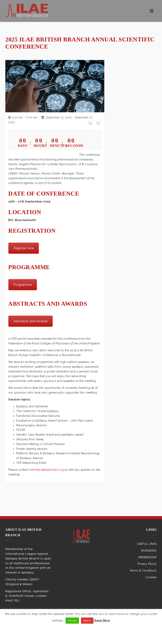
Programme (22, 285)
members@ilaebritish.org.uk (48, 469)
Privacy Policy (147, 563)
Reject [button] (87, 620)
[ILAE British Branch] (81, 537)
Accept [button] (72, 620)
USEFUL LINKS (147, 543)
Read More (102, 620)
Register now (23, 248)
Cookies (151, 577)
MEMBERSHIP (147, 557)
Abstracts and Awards (30, 321)
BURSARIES (149, 550)
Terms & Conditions (143, 570)
